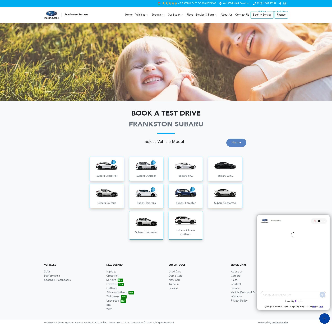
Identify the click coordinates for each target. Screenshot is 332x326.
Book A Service (262, 15)
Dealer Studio (280, 322)
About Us (226, 15)
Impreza (111, 271)
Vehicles (140, 15)
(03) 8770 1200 (266, 3)
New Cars (174, 280)
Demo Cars (175, 276)
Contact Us (242, 15)
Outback (111, 288)
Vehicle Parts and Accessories (249, 292)
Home (129, 15)
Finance (281, 15)
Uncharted (112, 300)
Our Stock (174, 15)
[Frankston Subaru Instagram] (285, 3)
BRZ (109, 305)
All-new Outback (116, 292)
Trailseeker (113, 296)
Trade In (174, 284)
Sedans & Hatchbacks (57, 280)
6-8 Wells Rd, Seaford (236, 3)
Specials (156, 15)
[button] (107, 169)
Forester (111, 284)
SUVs (47, 271)
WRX (109, 309)
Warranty (236, 296)
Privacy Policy (239, 300)
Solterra (111, 280)
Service (235, 288)
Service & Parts (205, 15)
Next (235, 142)
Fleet (189, 15)
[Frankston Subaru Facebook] (281, 3)
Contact (236, 284)
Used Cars (175, 271)
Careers (235, 276)
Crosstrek (112, 276)
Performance (52, 276)
